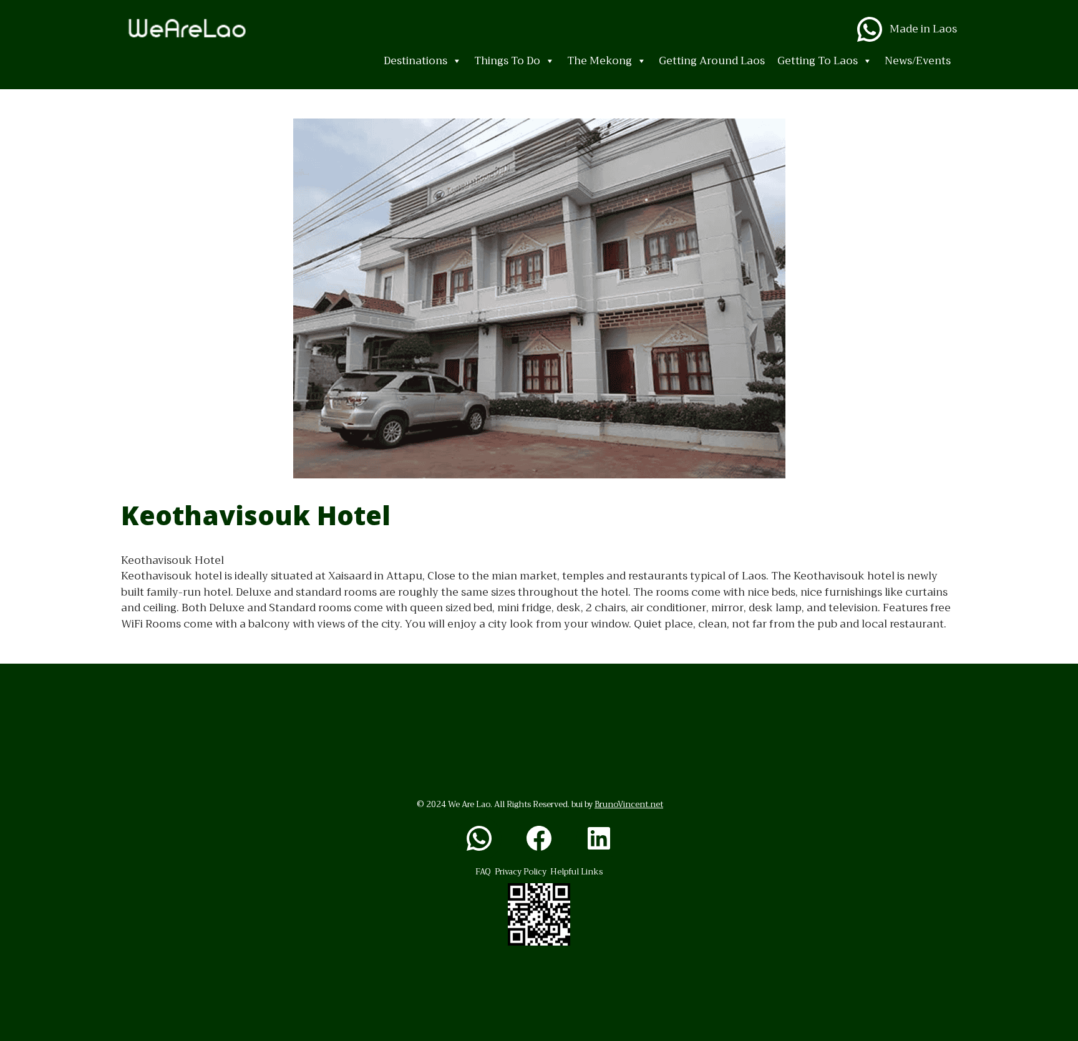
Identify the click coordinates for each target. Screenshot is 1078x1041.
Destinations (415, 61)
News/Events (918, 61)
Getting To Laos (817, 61)
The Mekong (599, 61)
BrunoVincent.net (629, 804)
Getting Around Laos (712, 61)
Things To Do (507, 61)
